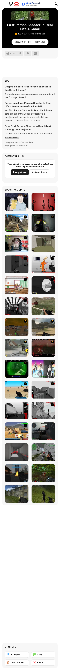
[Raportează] (27, 53)
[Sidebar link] (4, 4)
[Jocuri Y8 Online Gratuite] (14, 4)
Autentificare (39, 172)
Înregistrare (19, 172)
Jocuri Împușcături (24, 142)
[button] (12, 137)
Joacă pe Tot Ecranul (30, 41)
